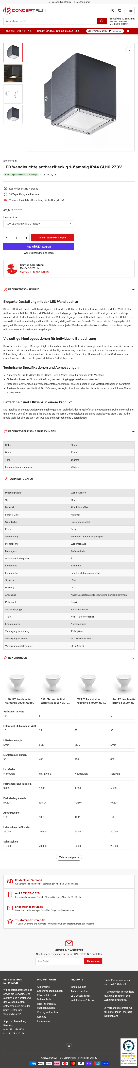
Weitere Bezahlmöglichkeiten (39, 253)
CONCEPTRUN (10, 161)
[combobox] (55, 21)
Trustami (90, 923)
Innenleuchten (78, 986)
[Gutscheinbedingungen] (128, 31)
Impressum (43, 1021)
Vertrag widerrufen (47, 1012)
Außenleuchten (79, 991)
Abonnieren (93, 961)
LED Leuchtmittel (80, 995)
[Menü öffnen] (131, 10)
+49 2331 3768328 (40, 272)
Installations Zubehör (83, 1000)
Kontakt (41, 1016)
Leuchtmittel (10, 217)
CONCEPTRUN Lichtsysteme (62, 1058)
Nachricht (25, 272)
